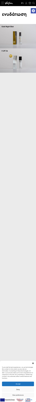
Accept (18, 384)
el (21, 3)
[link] (33, 10)
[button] (33, 363)
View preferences (18, 395)
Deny (18, 389)
